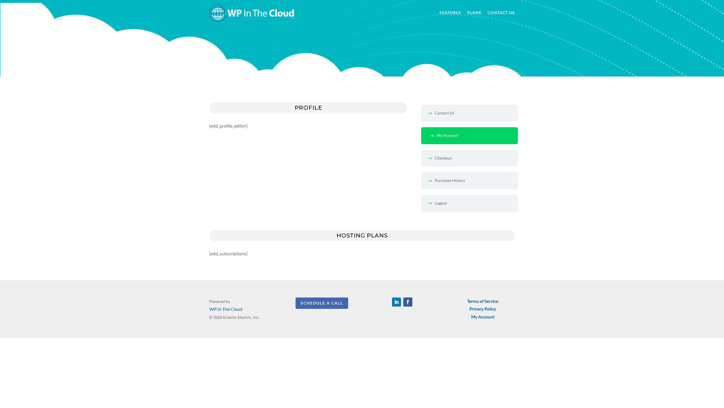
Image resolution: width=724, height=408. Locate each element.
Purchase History (450, 180)
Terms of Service (482, 301)
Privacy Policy (482, 308)
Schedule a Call (322, 303)
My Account (447, 135)
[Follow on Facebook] (407, 302)
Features (450, 13)
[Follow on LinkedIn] (396, 302)
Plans (474, 13)
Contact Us (501, 13)
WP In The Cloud (225, 309)
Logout (441, 203)
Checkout (443, 158)
